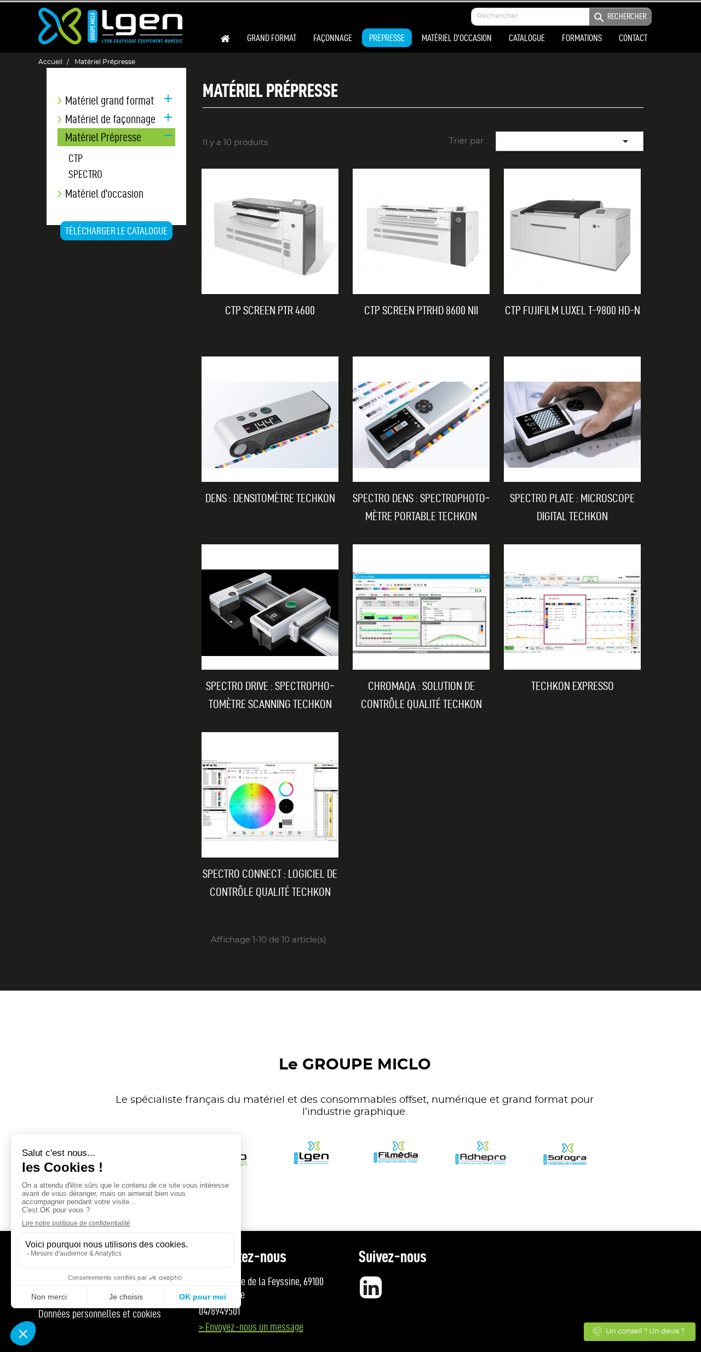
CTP (75, 158)
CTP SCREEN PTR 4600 (270, 310)
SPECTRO (85, 174)
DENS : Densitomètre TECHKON (270, 497)
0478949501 (219, 1311)
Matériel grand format (109, 100)
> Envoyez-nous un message (251, 1327)
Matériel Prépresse (103, 136)
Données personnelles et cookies (99, 1314)
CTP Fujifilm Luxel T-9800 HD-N (572, 310)
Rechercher (619, 17)
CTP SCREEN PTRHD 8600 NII (421, 310)
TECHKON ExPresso (572, 685)
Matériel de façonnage (110, 119)
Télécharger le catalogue (116, 231)
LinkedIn (371, 1287)
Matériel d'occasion (104, 193)
